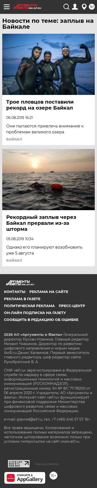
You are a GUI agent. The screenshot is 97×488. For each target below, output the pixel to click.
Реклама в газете (22, 299)
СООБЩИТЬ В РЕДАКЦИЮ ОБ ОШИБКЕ (41, 319)
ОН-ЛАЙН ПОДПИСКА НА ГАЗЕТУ (35, 313)
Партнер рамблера (47, 463)
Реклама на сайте (48, 291)
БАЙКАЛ (14, 139)
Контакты (14, 291)
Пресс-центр (72, 306)
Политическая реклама (29, 306)
